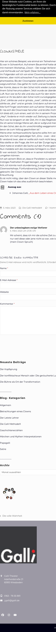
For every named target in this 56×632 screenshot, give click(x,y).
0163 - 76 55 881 (12, 595)
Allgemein (5, 405)
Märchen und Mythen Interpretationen (20, 436)
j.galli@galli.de (12, 600)
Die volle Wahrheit (11, 516)
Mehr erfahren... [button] (32, 12)
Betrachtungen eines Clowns (15, 411)
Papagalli (5, 443)
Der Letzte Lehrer (9, 417)
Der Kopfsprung (8, 369)
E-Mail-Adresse (9, 280)
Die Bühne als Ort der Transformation (20, 381)
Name (4, 268)
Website (4, 292)
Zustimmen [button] (28, 21)
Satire (3, 449)
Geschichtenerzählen (11, 430)
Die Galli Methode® (32, 208)
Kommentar (7, 303)
